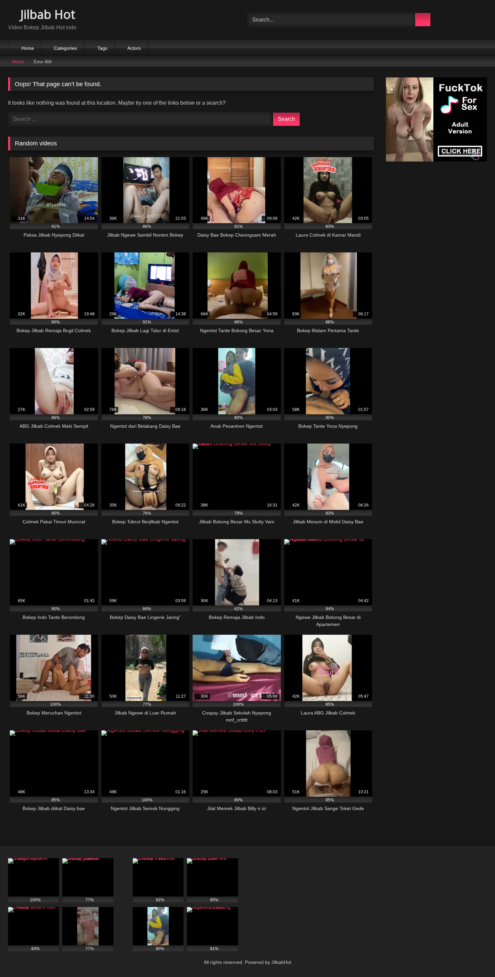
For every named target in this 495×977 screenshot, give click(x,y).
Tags (102, 48)
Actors (134, 48)
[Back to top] (475, 957)
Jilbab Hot (46, 14)
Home (27, 48)
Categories (65, 48)
